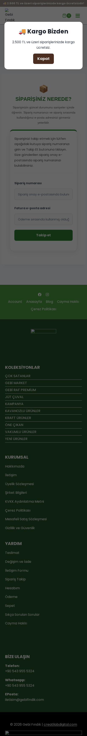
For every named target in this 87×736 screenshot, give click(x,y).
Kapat (43, 58)
